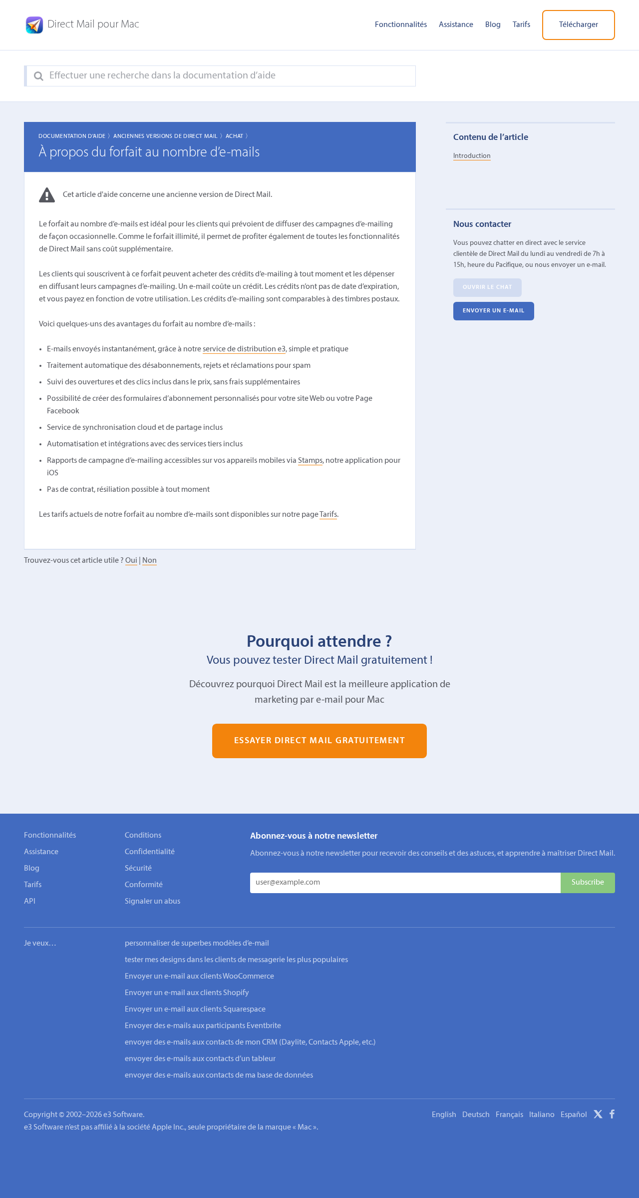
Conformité (144, 885)
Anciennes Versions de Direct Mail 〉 (169, 136)
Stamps (310, 461)
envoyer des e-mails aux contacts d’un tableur (200, 1059)
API (29, 902)
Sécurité (138, 869)
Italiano (542, 1115)
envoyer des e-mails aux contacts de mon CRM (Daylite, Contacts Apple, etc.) (250, 1043)
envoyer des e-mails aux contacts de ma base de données (219, 1076)
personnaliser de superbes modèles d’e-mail (197, 944)
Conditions (143, 836)
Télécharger (578, 25)
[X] (598, 1116)
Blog (493, 25)
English (444, 1115)
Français (509, 1115)
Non (149, 561)
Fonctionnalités (401, 25)
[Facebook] (612, 1116)
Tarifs (521, 25)
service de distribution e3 (244, 349)
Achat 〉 (239, 136)
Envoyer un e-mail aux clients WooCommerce (199, 977)
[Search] (38, 76)
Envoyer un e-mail (494, 311)
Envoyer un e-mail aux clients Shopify (187, 993)
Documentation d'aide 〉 (75, 136)
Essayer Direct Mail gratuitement (319, 741)
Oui (131, 561)
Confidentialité (150, 852)
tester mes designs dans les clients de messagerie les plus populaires (236, 960)
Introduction (472, 156)
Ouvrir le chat (487, 288)
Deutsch (476, 1115)
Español (574, 1115)
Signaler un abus (152, 902)
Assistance (456, 25)
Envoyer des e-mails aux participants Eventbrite (203, 1026)
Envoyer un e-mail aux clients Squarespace (195, 1010)
